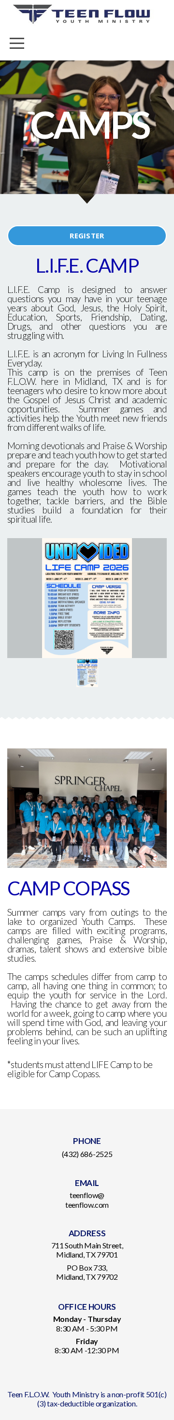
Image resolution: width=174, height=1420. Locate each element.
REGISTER (87, 235)
